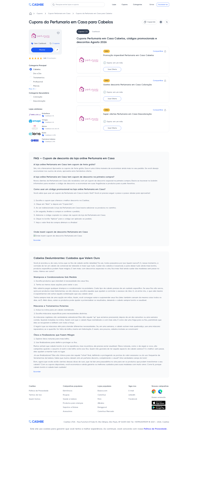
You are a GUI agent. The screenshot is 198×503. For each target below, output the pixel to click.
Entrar (152, 4)
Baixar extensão (159, 397)
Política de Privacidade (155, 429)
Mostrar (42, 50)
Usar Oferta (112, 69)
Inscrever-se (163, 4)
